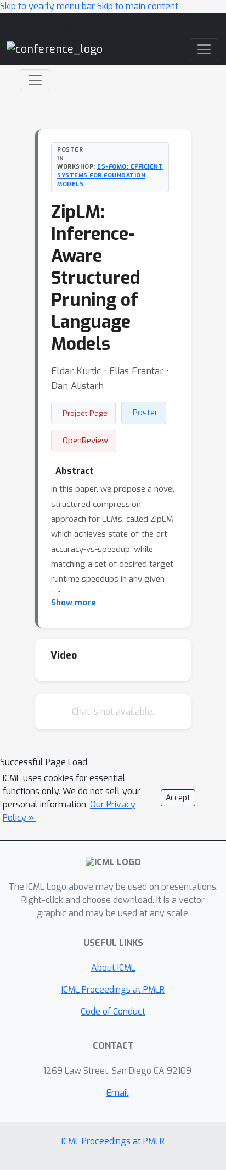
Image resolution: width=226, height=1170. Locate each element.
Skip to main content (137, 6)
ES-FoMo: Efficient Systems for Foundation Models (110, 175)
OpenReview (85, 440)
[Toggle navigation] (35, 80)
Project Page (85, 413)
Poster (145, 412)
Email (117, 1093)
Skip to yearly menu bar (47, 6)
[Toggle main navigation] (204, 49)
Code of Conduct (113, 1011)
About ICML (113, 967)
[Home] (55, 49)
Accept (178, 798)
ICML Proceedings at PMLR (113, 989)
